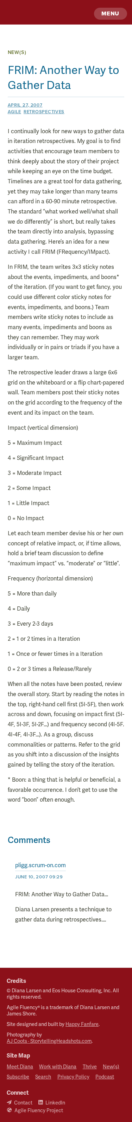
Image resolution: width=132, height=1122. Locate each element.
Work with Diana (57, 1067)
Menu (110, 13)
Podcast (104, 1077)
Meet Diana (20, 1067)
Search (43, 1077)
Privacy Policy (73, 1077)
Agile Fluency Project (38, 1111)
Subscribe (18, 1077)
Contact (23, 1103)
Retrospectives (44, 111)
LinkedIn (55, 1103)
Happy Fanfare (82, 1024)
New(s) (17, 52)
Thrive (90, 1067)
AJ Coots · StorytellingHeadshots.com (49, 1041)
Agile (14, 111)
